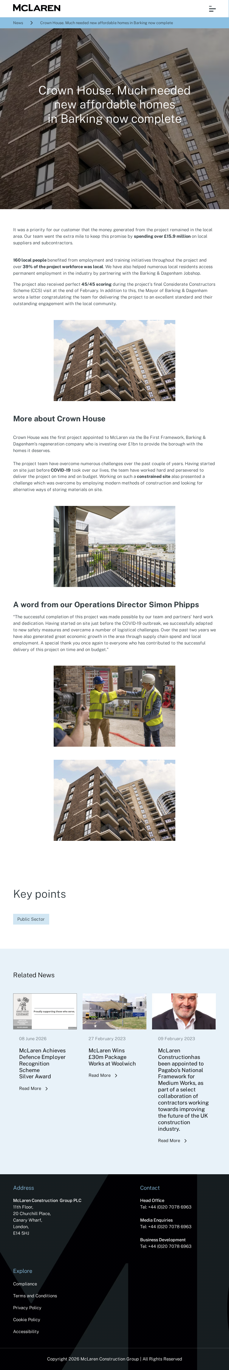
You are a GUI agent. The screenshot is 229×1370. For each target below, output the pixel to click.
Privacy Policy (27, 1307)
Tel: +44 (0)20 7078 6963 (165, 1206)
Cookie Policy (26, 1319)
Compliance (25, 1283)
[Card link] (45, 1050)
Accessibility (26, 1331)
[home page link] (34, 8)
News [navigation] (18, 23)
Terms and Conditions (35, 1295)
